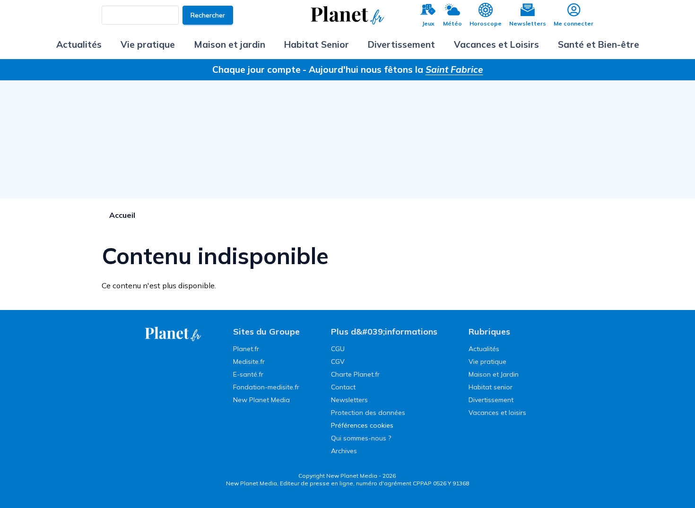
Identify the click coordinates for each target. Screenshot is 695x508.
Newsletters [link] (349, 400)
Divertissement (401, 44)
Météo (452, 23)
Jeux (428, 23)
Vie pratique (148, 44)
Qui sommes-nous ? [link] (361, 438)
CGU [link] (338, 348)
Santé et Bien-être (598, 44)
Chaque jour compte (256, 69)
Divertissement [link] (491, 400)
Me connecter (573, 23)
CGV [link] (338, 361)
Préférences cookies (362, 425)
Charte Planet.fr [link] (355, 374)
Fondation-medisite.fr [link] (266, 387)
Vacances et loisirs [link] (497, 412)
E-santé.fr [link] (248, 374)
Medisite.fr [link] (249, 361)
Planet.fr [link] (246, 348)
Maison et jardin (229, 44)
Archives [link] (344, 451)
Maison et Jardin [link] (494, 374)
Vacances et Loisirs (496, 44)
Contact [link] (343, 387)
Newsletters (527, 23)
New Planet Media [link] (261, 400)
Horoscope (485, 23)
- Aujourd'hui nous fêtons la (393, 69)
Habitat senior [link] (491, 387)
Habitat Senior (316, 44)
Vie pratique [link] (487, 361)
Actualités (79, 44)
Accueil (122, 215)
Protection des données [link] (368, 412)
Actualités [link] (484, 348)
